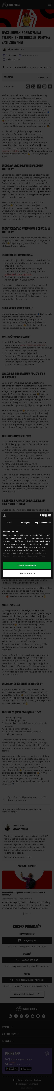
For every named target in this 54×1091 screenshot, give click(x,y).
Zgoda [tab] (9, 522)
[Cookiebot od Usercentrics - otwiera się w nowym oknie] (40, 515)
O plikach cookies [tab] (43, 522)
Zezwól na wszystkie (27, 565)
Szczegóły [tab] (25, 522)
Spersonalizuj (25, 573)
